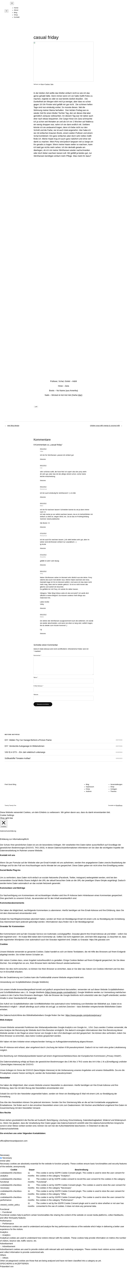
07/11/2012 (43, 533)
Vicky (41, 573)
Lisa (41, 468)
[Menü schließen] (12, 3)
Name (36, 677)
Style (51, 84)
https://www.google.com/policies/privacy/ (83, 1015)
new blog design (13, 426)
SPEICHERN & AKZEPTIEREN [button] (14, 1263)
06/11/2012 (43, 449)
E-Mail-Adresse (38, 686)
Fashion (47, 84)
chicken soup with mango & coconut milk (105, 426)
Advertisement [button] (6, 1243)
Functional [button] (4, 1209)
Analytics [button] (4, 1232)
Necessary (7, 1158)
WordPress (119, 805)
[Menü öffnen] (6, 11)
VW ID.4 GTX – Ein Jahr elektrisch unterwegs (25, 752)
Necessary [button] (4, 1155)
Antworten (43, 459)
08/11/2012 (43, 571)
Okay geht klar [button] (6, 818)
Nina (42, 84)
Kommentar (37, 655)
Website (36, 694)
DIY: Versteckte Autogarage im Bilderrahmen (24, 746)
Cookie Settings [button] (7, 815)
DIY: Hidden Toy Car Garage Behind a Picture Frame (28, 740)
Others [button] (3, 1255)
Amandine (43, 557)
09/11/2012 (43, 614)
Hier (80, 395)
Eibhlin (42, 617)
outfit (36, 406)
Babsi (41, 505)
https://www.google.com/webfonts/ (61, 992)
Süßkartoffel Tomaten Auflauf (17, 758)
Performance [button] (5, 1221)
